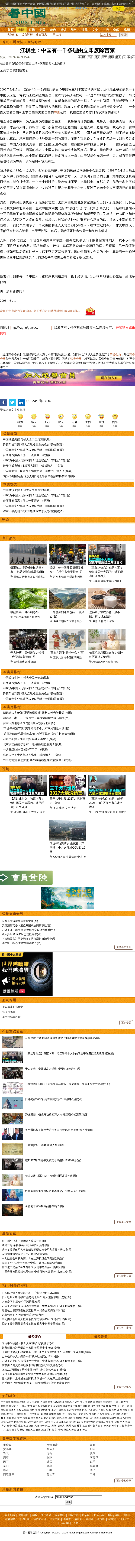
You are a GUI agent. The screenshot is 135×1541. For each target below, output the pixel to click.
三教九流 (58, 657)
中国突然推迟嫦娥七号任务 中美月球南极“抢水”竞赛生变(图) (37, 1271)
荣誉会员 (115, 354)
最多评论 (34, 1336)
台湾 (33, 1417)
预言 (54, 1429)
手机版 (82, 57)
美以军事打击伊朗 (12, 1006)
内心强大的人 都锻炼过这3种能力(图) (23, 1314)
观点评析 (27, 34)
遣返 (20, 1425)
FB (41, 1414)
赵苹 (93, 1461)
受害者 (73, 576)
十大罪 (110, 580)
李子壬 (94, 1470)
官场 (32, 30)
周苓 (6, 1457)
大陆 (21, 30)
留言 (104, 57)
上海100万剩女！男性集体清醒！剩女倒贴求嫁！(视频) (34, 1369)
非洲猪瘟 (77, 1417)
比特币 (87, 1414)
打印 (111, 57)
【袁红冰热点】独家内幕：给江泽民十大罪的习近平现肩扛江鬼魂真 (106, 572)
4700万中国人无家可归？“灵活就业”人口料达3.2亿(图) (36, 460)
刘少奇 (128, 1425)
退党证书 (125, 1519)
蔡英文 (39, 1417)
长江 (19, 1406)
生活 (105, 30)
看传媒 (101, 1519)
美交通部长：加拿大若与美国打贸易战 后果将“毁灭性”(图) (59, 1129)
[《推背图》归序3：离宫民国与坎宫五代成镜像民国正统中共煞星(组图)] (12, 1083)
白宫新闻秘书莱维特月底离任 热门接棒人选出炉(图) (55, 1190)
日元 (112, 1414)
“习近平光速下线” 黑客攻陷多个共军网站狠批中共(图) (36, 728)
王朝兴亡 (64, 621)
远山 (49, 1453)
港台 (53, 30)
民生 (48, 1425)
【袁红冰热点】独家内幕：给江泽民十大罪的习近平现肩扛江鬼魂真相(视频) (69, 1053)
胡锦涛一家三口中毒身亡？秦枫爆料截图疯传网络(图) (36, 717)
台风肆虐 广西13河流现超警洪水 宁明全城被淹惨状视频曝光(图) (62, 1038)
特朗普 (36, 1402)
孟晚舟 (12, 1410)
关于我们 (46, 1515)
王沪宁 (54, 1410)
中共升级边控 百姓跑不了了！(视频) (25, 749)
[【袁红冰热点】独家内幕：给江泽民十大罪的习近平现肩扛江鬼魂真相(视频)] (12, 1053)
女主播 (110, 1421)
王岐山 (17, 576)
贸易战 (68, 1402)
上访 (3, 1421)
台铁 (115, 1402)
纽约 (74, 30)
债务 (70, 1414)
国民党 (86, 1406)
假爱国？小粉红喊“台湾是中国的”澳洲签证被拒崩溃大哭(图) (36, 1382)
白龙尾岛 (63, 1421)
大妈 (59, 1417)
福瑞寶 (112, 1519)
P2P (91, 1417)
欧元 (107, 1414)
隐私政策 (73, 1515)
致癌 (37, 617)
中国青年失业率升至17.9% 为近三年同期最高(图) (33, 449)
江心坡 (72, 1421)
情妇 (108, 1410)
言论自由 (100, 1421)
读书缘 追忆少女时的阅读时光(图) (21, 943)
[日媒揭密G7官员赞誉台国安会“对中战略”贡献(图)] (12, 1099)
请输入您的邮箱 (44, 1496)
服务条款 (60, 1515)
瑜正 (6, 1470)
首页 (11, 30)
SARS (80, 1421)
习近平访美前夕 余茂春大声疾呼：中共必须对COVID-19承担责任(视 (42, 1306)
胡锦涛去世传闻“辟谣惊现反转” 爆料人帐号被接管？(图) (37, 712)
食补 (100, 621)
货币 (94, 1414)
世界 (84, 30)
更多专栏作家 (123, 1480)
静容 (49, 1465)
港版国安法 (46, 1406)
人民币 (100, 1414)
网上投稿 (10, 1515)
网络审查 (18, 1421)
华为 (114, 1410)
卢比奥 (43, 1402)
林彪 (122, 1425)
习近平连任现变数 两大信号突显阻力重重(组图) (29, 929)
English (86, 1515)
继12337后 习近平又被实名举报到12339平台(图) (53, 1160)
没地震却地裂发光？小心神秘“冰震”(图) (25, 1254)
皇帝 (9, 1429)
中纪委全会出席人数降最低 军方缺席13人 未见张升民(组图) (36, 1319)
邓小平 (115, 1425)
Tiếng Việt (113, 1515)
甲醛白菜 (19, 617)
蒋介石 (99, 1425)
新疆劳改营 (89, 1421)
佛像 (55, 621)
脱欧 (59, 1414)
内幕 (84, 1410)
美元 (81, 1414)
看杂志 (67, 1519)
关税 (19, 1410)
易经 (22, 1429)
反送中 (96, 1410)
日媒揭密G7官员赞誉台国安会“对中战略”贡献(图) (53, 1099)
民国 (74, 1425)
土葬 (22, 661)
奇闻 (116, 30)
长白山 (54, 1421)
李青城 (94, 1465)
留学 (9, 1425)
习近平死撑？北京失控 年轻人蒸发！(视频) (29, 739)
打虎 (130, 1410)
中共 (114, 1406)
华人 (122, 1421)
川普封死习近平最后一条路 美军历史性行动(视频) (31, 1347)
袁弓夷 (36, 1406)
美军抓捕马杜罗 (11, 1017)
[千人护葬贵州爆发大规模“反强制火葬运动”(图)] (12, 1068)
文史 (95, 30)
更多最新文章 (123, 1275)
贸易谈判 (45, 1410)
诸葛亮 (15, 1429)
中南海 (78, 1410)
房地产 (124, 1414)
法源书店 (55, 1519)
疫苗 (24, 1406)
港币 (118, 1414)
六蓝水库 (110, 811)
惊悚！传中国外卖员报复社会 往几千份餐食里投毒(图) (33, 1323)
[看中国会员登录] (26, 878)
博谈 (63, 30)
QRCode (31, 401)
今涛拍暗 (52, 1444)
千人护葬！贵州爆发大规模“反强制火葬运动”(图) (53, 1068)
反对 (27, 661)
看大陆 (18, 42)
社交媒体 (34, 1414)
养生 (84, 1429)
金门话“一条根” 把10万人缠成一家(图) (24, 1240)
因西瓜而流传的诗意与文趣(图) (20, 921)
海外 (54, 1425)
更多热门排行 (123, 1327)
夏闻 (93, 1453)
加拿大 (52, 1414)
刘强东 (52, 1417)
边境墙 (25, 1410)
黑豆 (106, 621)
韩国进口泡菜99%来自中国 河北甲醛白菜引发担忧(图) (33, 1267)
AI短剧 (96, 661)
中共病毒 (71, 856)
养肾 (95, 621)
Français (99, 1515)
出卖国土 (97, 1402)
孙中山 (91, 1425)
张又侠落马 (8, 1011)
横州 (101, 811)
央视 (117, 1421)
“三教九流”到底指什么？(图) (67, 652)
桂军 (79, 1425)
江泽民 (96, 580)
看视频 (78, 1519)
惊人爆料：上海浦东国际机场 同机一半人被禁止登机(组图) (36, 1378)
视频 (127, 30)
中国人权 (55, 34)
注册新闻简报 (12, 1489)
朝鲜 (46, 1414)
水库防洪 (121, 811)
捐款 (34, 1515)
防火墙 (113, 1417)
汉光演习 (57, 1406)
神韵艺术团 (40, 1519)
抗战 (84, 1425)
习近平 (118, 580)
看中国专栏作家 (14, 1438)
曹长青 (51, 1474)
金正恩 (120, 1406)
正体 (90, 57)
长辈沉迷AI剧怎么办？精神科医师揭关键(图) (51, 1175)
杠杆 (75, 1414)
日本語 (126, 1515)
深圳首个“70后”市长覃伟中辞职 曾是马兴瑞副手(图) (32, 1262)
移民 (128, 1421)
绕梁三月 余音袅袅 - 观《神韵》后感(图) (25, 1245)
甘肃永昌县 (75, 621)
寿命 (74, 1429)
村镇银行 (64, 576)
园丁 (6, 1461)
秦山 (6, 1465)
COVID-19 (59, 856)
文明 (67, 807)
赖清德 (4, 1410)
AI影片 (117, 661)
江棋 (48, 401)
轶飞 (6, 1453)
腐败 (119, 1410)
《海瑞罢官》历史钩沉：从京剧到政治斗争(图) (29, 938)
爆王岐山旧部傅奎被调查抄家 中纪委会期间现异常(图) (33, 1310)
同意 (118, 8)
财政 (9, 1417)
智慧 (38, 1429)
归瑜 (93, 1449)
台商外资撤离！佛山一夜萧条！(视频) (26, 455)
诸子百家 (69, 657)
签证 (26, 1425)
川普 (29, 1402)
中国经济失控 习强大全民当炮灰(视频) (26, 439)
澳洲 (68, 1425)
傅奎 (24, 576)
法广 (26, 1414)
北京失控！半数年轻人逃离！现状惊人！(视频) (32, 754)
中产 (19, 1417)
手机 (49, 1429)
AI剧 (102, 661)
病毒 (50, 1402)
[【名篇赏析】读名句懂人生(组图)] (12, 1145)
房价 (64, 1417)
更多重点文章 (123, 1222)
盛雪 (49, 1461)
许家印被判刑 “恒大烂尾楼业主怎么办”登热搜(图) (33, 444)
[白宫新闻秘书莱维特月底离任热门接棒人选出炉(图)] (12, 1190)
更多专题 (126, 1022)
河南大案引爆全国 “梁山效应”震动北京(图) (29, 723)
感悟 (43, 1429)
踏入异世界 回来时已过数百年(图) (21, 934)
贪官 (103, 1410)
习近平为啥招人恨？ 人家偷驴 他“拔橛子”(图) (28, 1343)
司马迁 (78, 657)
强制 (33, 661)
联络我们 (23, 1515)
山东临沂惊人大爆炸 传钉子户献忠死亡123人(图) (30, 1292)
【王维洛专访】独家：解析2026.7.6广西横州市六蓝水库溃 (106, 803)
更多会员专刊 (123, 947)
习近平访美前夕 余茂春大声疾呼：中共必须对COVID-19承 (67, 847)
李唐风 (94, 1457)
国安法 (12, 1406)
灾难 (73, 807)
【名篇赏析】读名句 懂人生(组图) (45, 1145)
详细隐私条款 (79, 8)
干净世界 (24, 1519)
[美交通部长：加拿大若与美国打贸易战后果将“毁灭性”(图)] (12, 1129)
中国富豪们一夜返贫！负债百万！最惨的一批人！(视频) (37, 470)
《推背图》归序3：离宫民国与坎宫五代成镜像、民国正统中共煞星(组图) (67, 1083)
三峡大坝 (123, 1402)
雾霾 (96, 1417)
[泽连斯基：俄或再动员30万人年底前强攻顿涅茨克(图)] (12, 1114)
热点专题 (9, 1000)
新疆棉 (4, 1406)
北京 (46, 1417)
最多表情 (100, 1336)
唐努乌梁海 (44, 1421)
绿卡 (42, 1425)
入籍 (36, 1425)
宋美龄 (107, 1425)
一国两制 (18, 1414)
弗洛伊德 (100, 1406)
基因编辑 (104, 1417)
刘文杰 (31, 576)
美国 (42, 30)
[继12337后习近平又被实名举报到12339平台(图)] (12, 1160)
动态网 (65, 1523)
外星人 (67, 1429)
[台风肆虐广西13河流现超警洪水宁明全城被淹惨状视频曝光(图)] (12, 1038)
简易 (93, 1444)
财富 (14, 1417)
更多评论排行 (123, 1387)
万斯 (32, 1410)
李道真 (51, 1449)
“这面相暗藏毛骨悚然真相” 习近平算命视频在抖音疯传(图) (39, 476)
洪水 (62, 807)
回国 (31, 1425)
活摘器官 (107, 1402)
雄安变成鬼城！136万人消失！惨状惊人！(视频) (33, 465)
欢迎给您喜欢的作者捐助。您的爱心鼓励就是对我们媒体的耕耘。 (41, 310)
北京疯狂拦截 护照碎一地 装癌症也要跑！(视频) (32, 744)
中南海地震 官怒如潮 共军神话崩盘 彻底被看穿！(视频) (37, 760)
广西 (95, 811)
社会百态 (41, 34)
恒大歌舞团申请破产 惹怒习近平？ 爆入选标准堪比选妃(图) (36, 1297)
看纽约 (89, 1519)
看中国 (29, 16)
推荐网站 (10, 1519)
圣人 (56, 807)
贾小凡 (7, 1449)
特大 (118, 57)
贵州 (16, 661)
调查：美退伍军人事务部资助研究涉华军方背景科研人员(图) (37, 1249)
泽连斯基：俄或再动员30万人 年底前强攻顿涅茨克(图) (56, 1114)
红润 (112, 621)
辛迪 (93, 1474)
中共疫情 (82, 856)
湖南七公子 (42, 576)
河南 (55, 576)
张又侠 (83, 1402)
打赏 (97, 57)
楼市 (3, 1417)
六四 (90, 1402)
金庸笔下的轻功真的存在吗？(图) (44, 1206)
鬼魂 (103, 580)
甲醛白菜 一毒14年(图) (24, 612)
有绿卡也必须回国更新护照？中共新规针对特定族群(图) (34, 1374)
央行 (64, 1414)
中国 (57, 112)
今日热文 (9, 538)
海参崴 (26, 1417)
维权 (80, 576)
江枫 (49, 1470)
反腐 (125, 1410)
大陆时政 (12, 34)
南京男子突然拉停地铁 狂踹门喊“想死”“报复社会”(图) (32, 1365)
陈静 (49, 1457)
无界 (75, 1523)
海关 (15, 1425)
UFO (108, 1406)
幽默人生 (30, 1429)
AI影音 (109, 661)
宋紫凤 (7, 1444)
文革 (79, 1429)
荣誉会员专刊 (12, 914)
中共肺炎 (5, 1402)
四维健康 (8, 1474)
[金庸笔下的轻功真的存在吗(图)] (12, 1206)
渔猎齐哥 (29, 617)
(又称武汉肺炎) (18, 1402)
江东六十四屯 (31, 1421)
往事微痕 (67, 1406)
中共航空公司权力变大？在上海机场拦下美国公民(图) (33, 1258)
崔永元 (70, 1410)
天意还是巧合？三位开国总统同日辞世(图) (26, 925)
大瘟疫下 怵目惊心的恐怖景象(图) (21, 1301)
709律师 (127, 1417)
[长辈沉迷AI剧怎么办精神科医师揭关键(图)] (12, 1175)
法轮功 (10, 1421)
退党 (93, 1406)
